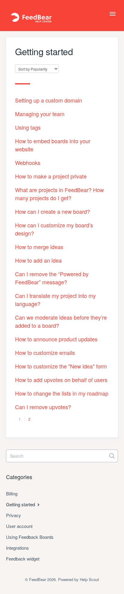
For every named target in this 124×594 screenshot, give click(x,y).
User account (19, 526)
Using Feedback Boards (30, 537)
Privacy (13, 515)
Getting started (21, 504)
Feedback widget (22, 558)
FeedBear (37, 579)
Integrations (17, 548)
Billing (11, 493)
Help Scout (89, 579)
